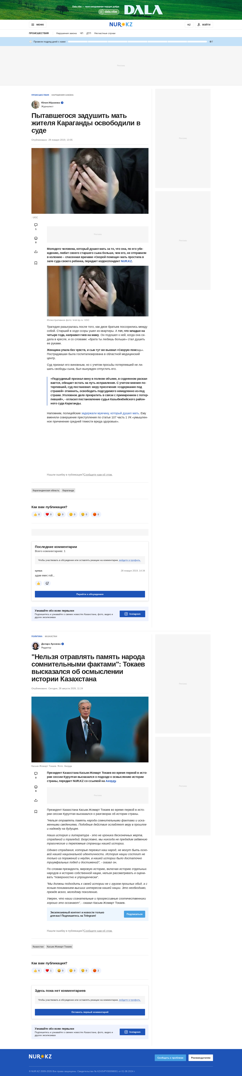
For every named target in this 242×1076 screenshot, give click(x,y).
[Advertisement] (121, 65)
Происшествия (39, 33)
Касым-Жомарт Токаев (59, 946)
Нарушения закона (66, 33)
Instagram (134, 614)
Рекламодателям (200, 1057)
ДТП (88, 33)
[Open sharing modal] (35, 251)
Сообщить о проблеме (170, 1057)
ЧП (81, 33)
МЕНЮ (40, 24)
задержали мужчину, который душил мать (110, 413)
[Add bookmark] (36, 263)
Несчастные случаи (104, 33)
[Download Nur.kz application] (121, 10)
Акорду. (111, 781)
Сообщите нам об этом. (98, 474)
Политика (36, 636)
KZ (189, 24)
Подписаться (135, 914)
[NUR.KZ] (121, 24)
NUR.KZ (126, 261)
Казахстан (51, 636)
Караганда (68, 490)
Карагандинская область (46, 490)
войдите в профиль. (130, 560)
